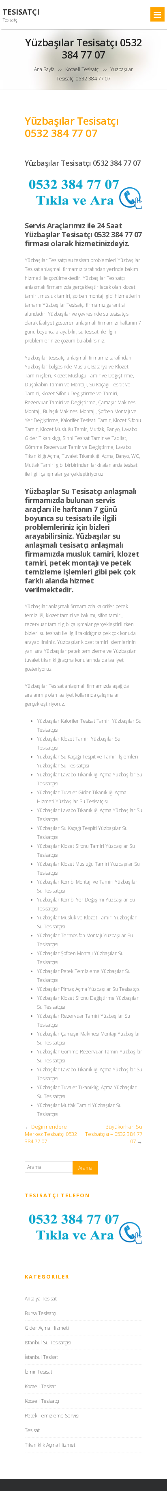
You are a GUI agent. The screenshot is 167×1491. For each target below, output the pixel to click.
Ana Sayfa (44, 69)
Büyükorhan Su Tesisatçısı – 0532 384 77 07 (113, 1134)
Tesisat (32, 1430)
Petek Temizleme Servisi (52, 1415)
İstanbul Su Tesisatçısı (48, 1342)
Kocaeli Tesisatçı (82, 69)
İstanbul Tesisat (41, 1357)
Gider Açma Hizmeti (47, 1327)
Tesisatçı (20, 12)
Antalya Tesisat (41, 1298)
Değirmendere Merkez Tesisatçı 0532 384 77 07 (51, 1134)
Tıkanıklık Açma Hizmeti (51, 1444)
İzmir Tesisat (38, 1371)
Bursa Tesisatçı (40, 1313)
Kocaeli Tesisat (40, 1386)
